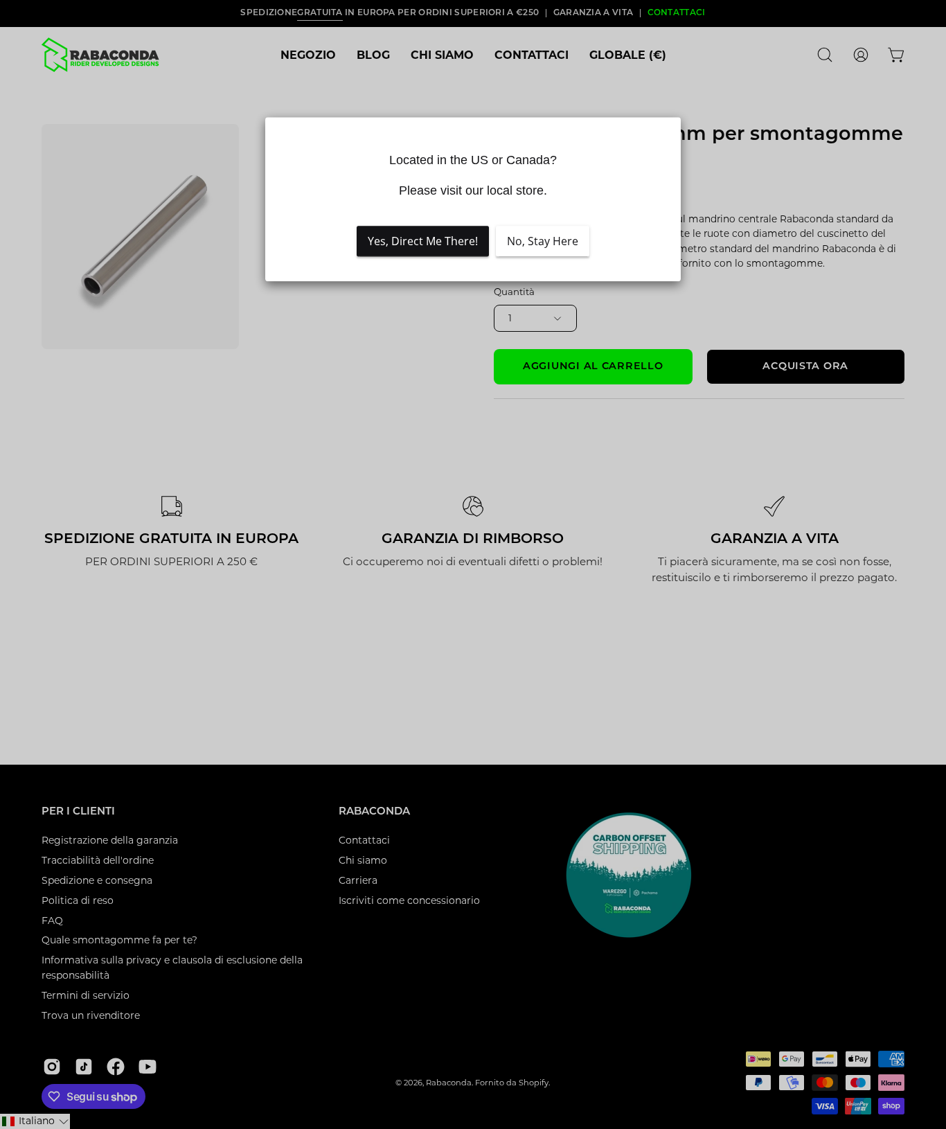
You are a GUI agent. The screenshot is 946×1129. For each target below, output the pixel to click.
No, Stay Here (542, 241)
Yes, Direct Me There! (423, 241)
